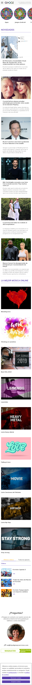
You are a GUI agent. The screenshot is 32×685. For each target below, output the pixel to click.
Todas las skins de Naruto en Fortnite (22, 580)
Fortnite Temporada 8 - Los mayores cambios (21, 591)
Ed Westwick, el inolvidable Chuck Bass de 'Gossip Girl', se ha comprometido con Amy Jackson (14, 62)
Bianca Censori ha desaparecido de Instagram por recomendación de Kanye (15, 264)
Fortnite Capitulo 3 (19, 569)
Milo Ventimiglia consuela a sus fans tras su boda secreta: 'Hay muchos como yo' (15, 183)
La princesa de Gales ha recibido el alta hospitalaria (15, 223)
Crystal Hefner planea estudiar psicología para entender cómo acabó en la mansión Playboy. (16, 102)
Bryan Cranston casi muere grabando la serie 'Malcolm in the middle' (16, 142)
